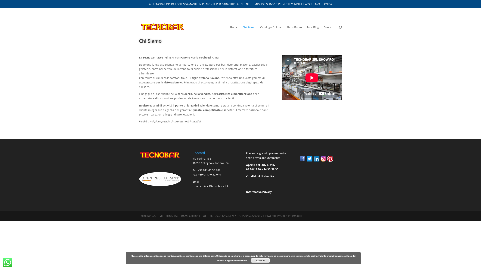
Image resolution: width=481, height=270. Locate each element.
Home (234, 27)
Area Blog (313, 27)
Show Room (294, 27)
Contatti (329, 27)
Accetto (260, 260)
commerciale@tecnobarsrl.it (210, 186)
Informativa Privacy (259, 192)
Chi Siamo (249, 27)
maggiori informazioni (236, 260)
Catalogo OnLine (271, 27)
